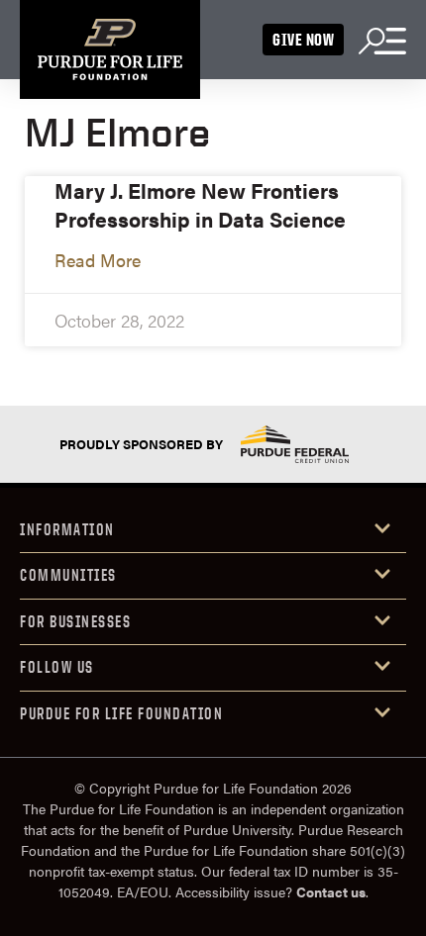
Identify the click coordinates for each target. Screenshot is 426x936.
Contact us (331, 891)
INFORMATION (67, 529)
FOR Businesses (75, 621)
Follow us (57, 667)
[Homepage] (110, 49)
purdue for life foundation (121, 713)
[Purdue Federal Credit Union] (294, 443)
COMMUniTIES (68, 575)
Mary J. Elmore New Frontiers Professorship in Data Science (200, 204)
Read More (97, 259)
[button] (213, 531)
